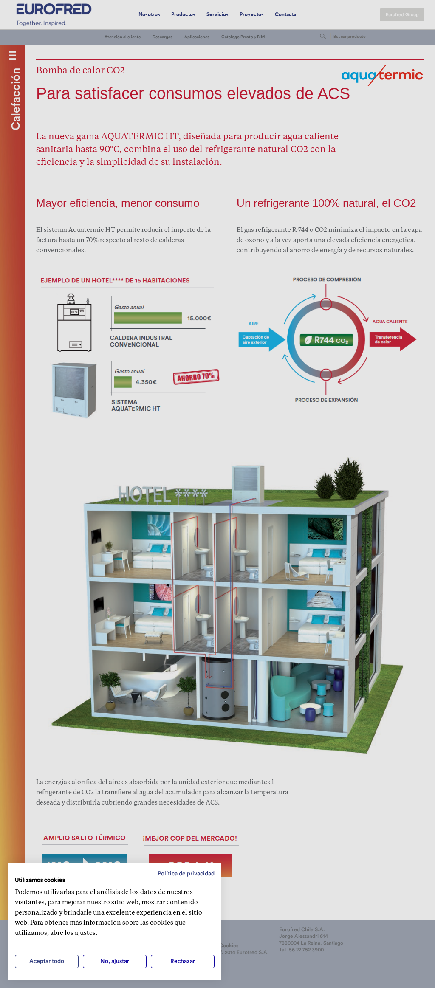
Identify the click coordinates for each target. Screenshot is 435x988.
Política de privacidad (186, 874)
